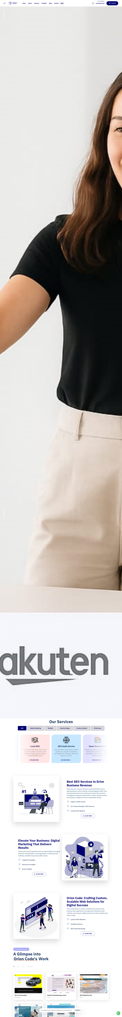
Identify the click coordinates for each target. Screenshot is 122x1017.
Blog (50, 3)
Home (24, 3)
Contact (58, 3)
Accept (77, 1010)
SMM (48, 997)
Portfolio (44, 3)
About (30, 3)
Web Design (17, 997)
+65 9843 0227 (4, 15)
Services (36, 3)
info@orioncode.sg (4, 512)
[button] (4, 3)
